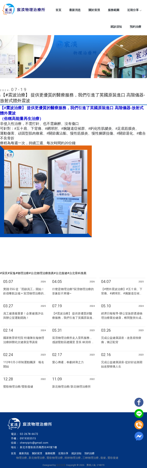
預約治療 (135, 26)
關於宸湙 (94, 10)
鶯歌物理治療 (55, 457)
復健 (103, 457)
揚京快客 (61, 465)
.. (85, 465)
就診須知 (116, 26)
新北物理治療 (37, 457)
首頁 (58, 10)
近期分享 (133, 10)
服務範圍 (113, 10)
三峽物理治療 (90, 457)
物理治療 (21, 457)
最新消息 (75, 10)
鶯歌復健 (113, 457)
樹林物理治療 (73, 457)
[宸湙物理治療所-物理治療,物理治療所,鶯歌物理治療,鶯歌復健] (24, 10)
